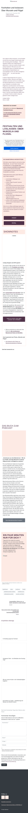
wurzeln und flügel (20, 594)
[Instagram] (3, 797)
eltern (11, 589)
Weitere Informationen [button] (14, 150)
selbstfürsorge (21, 591)
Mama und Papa (10, 14)
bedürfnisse (5, 589)
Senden (4, 764)
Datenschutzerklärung (11, 804)
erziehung (18, 589)
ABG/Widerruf (19, 804)
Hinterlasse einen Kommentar (12, 16)
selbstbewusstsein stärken (9, 591)
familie (24, 589)
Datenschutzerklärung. (10, 761)
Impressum (3, 804)
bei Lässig (18, 306)
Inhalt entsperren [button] (14, 148)
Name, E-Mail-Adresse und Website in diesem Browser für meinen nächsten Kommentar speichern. (14, 750)
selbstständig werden (8, 594)
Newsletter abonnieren (6, 801)
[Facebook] (7, 797)
